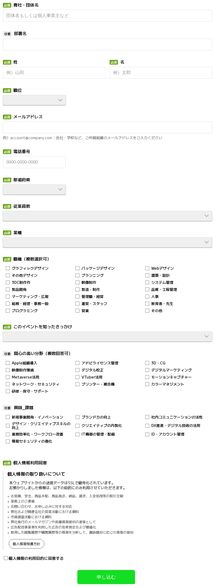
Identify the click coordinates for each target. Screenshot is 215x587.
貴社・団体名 (26, 5)
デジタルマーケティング (171, 370)
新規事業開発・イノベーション (37, 417)
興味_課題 (23, 407)
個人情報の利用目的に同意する (36, 558)
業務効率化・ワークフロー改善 (37, 434)
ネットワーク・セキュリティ (36, 384)
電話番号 (21, 151)
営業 (85, 311)
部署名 (20, 33)
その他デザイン (24, 275)
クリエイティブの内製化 (102, 425)
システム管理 (162, 282)
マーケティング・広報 (30, 296)
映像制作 (89, 282)
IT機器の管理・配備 (98, 434)
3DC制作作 (21, 282)
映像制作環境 (23, 370)
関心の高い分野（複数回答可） (43, 353)
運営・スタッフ (94, 304)
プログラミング (24, 311)
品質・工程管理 (164, 289)
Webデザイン (162, 268)
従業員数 (21, 206)
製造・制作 (91, 289)
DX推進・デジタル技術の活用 (175, 425)
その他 (156, 311)
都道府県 (21, 180)
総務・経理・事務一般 (30, 304)
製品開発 (19, 289)
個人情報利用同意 (30, 463)
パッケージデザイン (98, 268)
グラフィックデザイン (30, 268)
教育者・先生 (162, 304)
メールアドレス (28, 117)
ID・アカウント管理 (167, 434)
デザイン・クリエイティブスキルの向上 (41, 426)
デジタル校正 (93, 370)
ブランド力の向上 (96, 417)
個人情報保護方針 (26, 543)
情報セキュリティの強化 (32, 441)
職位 (17, 90)
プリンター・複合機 (98, 384)
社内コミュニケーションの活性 (177, 417)
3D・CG (158, 363)
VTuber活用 (92, 377)
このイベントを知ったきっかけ (42, 327)
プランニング (93, 275)
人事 (155, 296)
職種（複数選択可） (32, 259)
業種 (17, 232)
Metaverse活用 (25, 377)
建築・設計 (160, 275)
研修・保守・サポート (30, 391)
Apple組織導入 (24, 363)
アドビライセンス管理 (100, 363)
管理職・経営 (93, 296)
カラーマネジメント (167, 384)
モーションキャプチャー (171, 377)
